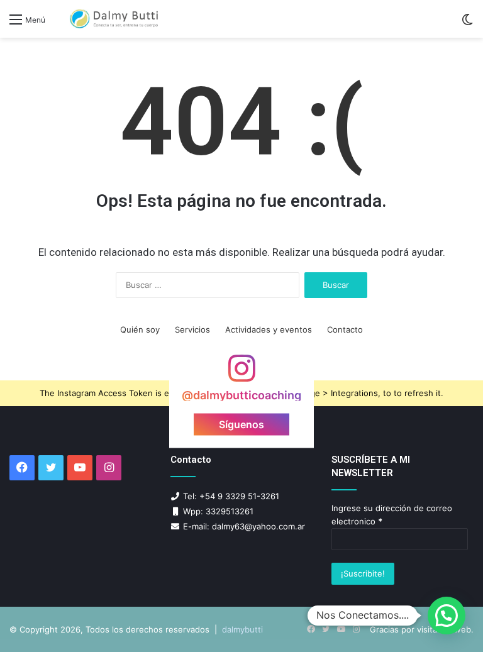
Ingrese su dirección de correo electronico (391, 514)
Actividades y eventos (268, 329)
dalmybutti (242, 629)
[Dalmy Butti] (114, 19)
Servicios (192, 329)
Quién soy (140, 329)
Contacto (345, 329)
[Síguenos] (241, 374)
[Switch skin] (467, 23)
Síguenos (241, 423)
